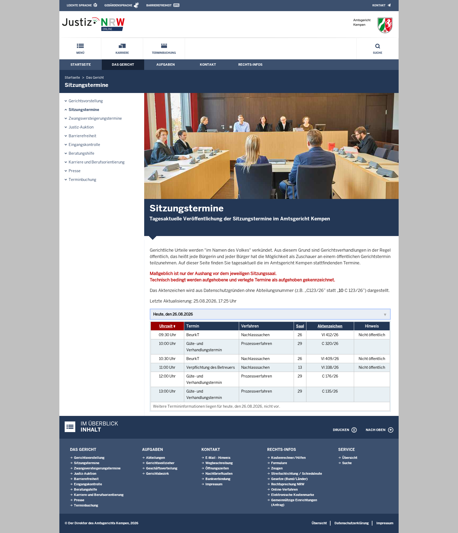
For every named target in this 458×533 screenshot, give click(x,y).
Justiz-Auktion (81, 127)
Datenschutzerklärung (351, 523)
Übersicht (349, 458)
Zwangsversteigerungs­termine (95, 118)
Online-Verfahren (284, 489)
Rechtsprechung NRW (287, 484)
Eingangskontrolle (84, 144)
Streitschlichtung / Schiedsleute (296, 474)
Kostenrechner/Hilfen (288, 458)
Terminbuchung (164, 53)
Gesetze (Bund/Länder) (289, 479)
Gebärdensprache (118, 5)
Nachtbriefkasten (218, 474)
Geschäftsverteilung (161, 468)
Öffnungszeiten (217, 468)
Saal (300, 326)
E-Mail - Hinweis (217, 458)
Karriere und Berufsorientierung (97, 162)
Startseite (81, 65)
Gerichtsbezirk (157, 474)
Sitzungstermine (84, 109)
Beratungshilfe (81, 153)
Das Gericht (123, 65)
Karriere (122, 53)
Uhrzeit (166, 326)
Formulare (279, 463)
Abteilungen (155, 458)
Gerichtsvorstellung (86, 101)
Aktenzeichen (330, 326)
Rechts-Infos (250, 65)
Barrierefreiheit (158, 5)
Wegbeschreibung (219, 463)
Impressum (213, 484)
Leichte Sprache (79, 5)
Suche (377, 53)
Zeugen (277, 468)
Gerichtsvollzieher (160, 463)
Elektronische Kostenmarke (292, 495)
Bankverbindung (217, 479)
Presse (75, 170)
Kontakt (378, 5)
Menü (80, 53)
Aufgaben (165, 65)
